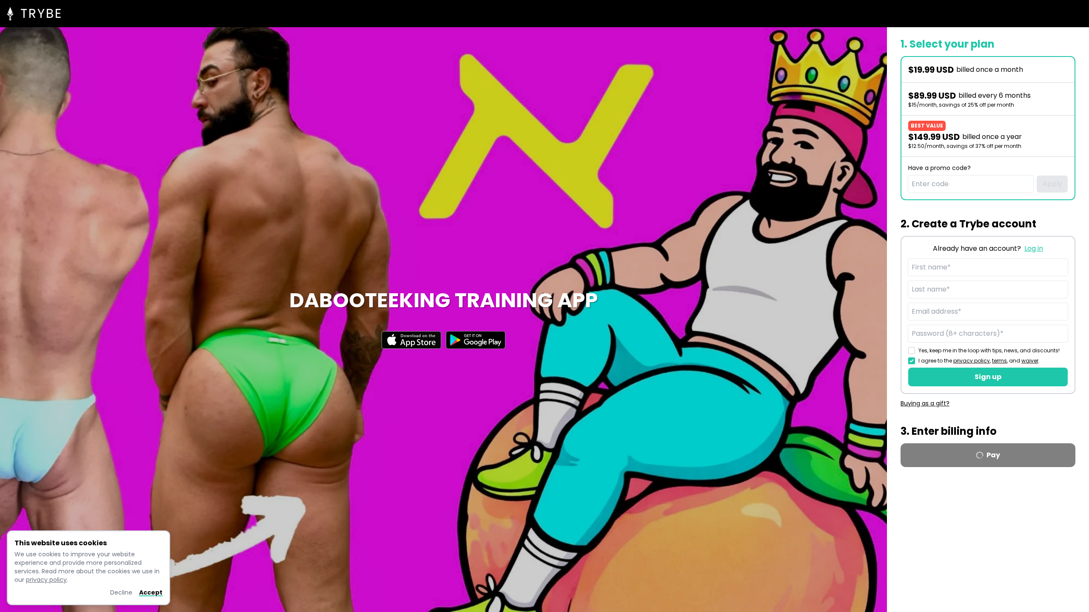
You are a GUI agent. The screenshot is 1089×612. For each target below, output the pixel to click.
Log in (1033, 248)
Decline (121, 592)
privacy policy (971, 360)
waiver (1029, 360)
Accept (150, 592)
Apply (1052, 184)
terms (999, 360)
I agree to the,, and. (979, 360)
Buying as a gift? (925, 403)
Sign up (988, 377)
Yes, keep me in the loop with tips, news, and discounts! (989, 350)
